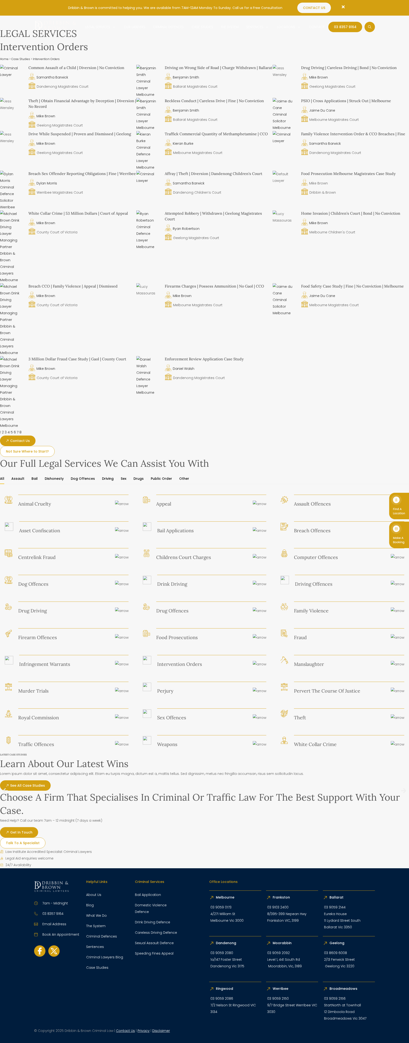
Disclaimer (161, 1030)
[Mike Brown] (12, 280)
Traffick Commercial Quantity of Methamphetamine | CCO (216, 133)
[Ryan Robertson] (148, 246)
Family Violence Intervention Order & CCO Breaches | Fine (353, 133)
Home (4, 59)
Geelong (337, 943)
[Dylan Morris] (12, 207)
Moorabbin (282, 943)
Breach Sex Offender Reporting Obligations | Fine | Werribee (82, 173)
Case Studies (20, 59)
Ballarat (336, 897)
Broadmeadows (343, 988)
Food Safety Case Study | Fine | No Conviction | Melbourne (352, 286)
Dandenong (226, 943)
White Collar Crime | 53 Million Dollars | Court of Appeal (78, 213)
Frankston (281, 897)
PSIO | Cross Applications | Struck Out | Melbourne (346, 100)
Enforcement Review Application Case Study (204, 359)
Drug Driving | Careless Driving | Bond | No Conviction (349, 67)
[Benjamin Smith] (148, 94)
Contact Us (125, 1030)
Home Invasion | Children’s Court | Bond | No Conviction (350, 213)
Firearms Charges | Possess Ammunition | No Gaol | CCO (214, 286)
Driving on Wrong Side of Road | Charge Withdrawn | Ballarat (218, 67)
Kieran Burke (183, 143)
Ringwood (225, 988)
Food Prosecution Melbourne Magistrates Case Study (348, 173)
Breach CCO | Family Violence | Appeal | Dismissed (73, 286)
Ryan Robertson (186, 228)
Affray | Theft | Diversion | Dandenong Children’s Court (213, 173)
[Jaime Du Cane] (284, 127)
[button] (5, 791)
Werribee (280, 988)
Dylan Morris (46, 183)
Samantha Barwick (52, 77)
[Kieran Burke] (148, 167)
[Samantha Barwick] (12, 74)
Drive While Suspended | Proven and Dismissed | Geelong (79, 133)
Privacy (144, 1030)
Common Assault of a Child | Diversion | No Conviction (76, 67)
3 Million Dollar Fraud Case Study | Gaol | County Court (77, 359)
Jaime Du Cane (322, 110)
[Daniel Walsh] (148, 392)
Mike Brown (318, 77)
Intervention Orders (46, 59)
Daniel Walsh (183, 368)
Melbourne (225, 897)
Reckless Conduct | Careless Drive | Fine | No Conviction (214, 100)
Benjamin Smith (186, 77)
